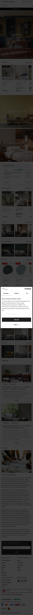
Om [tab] (27, 293)
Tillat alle (16, 319)
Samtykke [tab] (6, 293)
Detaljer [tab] (16, 293)
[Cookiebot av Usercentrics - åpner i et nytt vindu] (24, 289)
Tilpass (16, 324)
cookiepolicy (12, 314)
